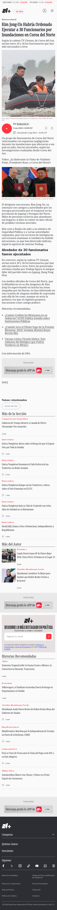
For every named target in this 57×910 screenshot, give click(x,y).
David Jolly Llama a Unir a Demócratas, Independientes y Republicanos (28, 528)
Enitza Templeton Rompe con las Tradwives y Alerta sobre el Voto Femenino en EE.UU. (26, 486)
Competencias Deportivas (15, 419)
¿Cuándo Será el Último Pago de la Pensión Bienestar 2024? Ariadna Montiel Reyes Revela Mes (29, 330)
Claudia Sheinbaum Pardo (30, 569)
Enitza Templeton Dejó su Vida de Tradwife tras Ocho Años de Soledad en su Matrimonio (26, 507)
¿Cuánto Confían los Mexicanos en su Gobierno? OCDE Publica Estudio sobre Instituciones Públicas (27, 318)
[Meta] (3, 865)
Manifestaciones (10, 727)
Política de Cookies (9, 896)
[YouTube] (36, 865)
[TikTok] (28, 865)
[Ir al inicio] (28, 826)
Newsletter (7, 851)
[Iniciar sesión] (44, 10)
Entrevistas (8, 439)
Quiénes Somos (10, 844)
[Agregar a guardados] (46, 128)
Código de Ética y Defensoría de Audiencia (43, 877)
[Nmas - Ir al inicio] (6, 10)
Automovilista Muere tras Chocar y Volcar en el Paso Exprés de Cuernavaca (26, 776)
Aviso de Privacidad (22, 647)
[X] (11, 865)
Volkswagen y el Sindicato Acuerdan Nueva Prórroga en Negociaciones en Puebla (27, 689)
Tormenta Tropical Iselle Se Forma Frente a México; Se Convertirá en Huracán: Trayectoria (27, 667)
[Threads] (53, 865)
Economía (7, 683)
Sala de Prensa (8, 890)
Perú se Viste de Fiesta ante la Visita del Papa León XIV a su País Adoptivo (28, 754)
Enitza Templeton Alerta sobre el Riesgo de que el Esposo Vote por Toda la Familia (28, 445)
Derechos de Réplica (10, 876)
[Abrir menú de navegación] (52, 10)
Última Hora (8, 771)
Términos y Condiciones (11, 884)
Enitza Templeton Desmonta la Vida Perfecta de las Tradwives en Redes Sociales (25, 466)
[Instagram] (20, 865)
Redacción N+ (23, 124)
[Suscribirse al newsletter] (49, 636)
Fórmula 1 (22, 549)
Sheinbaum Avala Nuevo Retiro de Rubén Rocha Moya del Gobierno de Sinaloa (28, 710)
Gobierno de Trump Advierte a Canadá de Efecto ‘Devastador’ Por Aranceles (24, 424)
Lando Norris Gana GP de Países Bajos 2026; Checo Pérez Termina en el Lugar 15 (36, 555)
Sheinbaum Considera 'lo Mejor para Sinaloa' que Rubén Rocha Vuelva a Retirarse (33, 577)
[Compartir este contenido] (52, 128)
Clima (5, 661)
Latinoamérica (9, 749)
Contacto (35, 896)
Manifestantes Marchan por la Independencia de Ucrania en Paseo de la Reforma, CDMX (28, 732)
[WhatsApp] (45, 865)
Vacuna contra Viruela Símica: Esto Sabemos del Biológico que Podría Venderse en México (25, 342)
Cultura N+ (36, 890)
